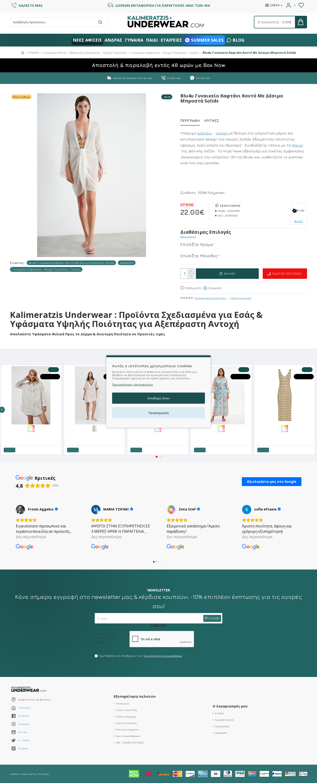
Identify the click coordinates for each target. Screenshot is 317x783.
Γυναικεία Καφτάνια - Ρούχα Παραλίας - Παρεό (164, 52)
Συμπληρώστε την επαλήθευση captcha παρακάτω (107, 638)
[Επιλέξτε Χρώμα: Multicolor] (60, 428)
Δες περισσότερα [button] (31, 536)
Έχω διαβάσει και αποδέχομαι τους (140, 655)
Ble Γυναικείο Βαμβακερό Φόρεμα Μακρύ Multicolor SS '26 (251, 435)
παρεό (222, 133)
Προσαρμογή (159, 413)
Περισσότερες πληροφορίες (132, 384)
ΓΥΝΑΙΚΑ (33, 52)
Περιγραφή (190, 121)
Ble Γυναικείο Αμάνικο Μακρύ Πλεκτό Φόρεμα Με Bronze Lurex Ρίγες (125, 435)
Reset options (188, 236)
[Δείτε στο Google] (20, 509)
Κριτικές (211, 121)
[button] (157, 457)
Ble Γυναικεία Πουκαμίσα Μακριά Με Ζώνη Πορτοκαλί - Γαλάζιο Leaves (61, 435)
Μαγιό (297, 145)
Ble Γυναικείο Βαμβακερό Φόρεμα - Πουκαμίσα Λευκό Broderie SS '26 (188, 435)
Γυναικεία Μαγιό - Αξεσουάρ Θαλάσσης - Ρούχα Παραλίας (84, 52)
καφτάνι (204, 133)
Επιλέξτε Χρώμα (196, 244)
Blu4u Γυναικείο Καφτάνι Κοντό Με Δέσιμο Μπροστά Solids (71, 263)
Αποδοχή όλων (159, 398)
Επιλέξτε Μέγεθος (199, 255)
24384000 (127, 263)
